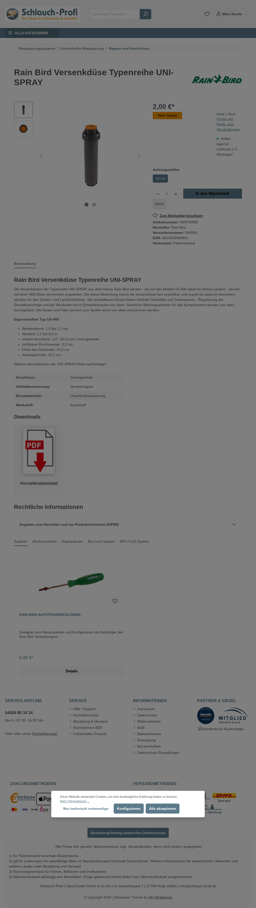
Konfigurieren (128, 809)
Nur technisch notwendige (85, 809)
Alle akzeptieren (162, 809)
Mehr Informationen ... (75, 801)
